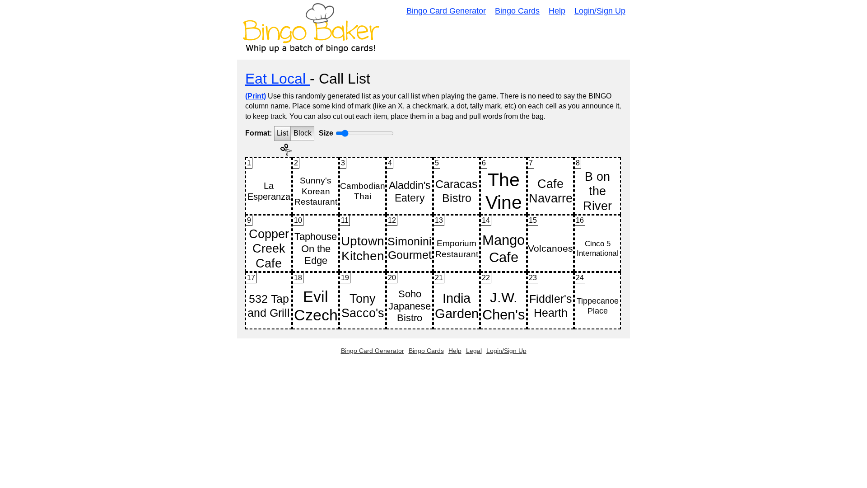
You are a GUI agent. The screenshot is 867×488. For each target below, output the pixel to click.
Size (326, 133)
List (282, 133)
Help (557, 10)
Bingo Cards (517, 10)
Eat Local (277, 78)
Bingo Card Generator (446, 10)
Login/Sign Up (599, 10)
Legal (474, 350)
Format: (258, 133)
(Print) (255, 96)
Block (303, 133)
